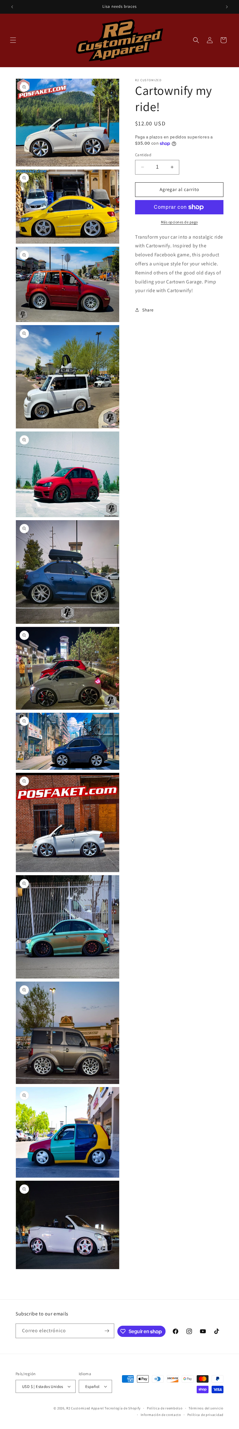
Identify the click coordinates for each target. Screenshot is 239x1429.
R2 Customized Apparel (85, 1408)
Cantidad (143, 154)
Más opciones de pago (179, 222)
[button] (13, 40)
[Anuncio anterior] (12, 7)
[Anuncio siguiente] (227, 7)
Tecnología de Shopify (123, 1408)
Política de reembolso (165, 1408)
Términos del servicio (206, 1408)
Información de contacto (161, 1415)
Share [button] (148, 310)
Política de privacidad (205, 1415)
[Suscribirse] (107, 1331)
